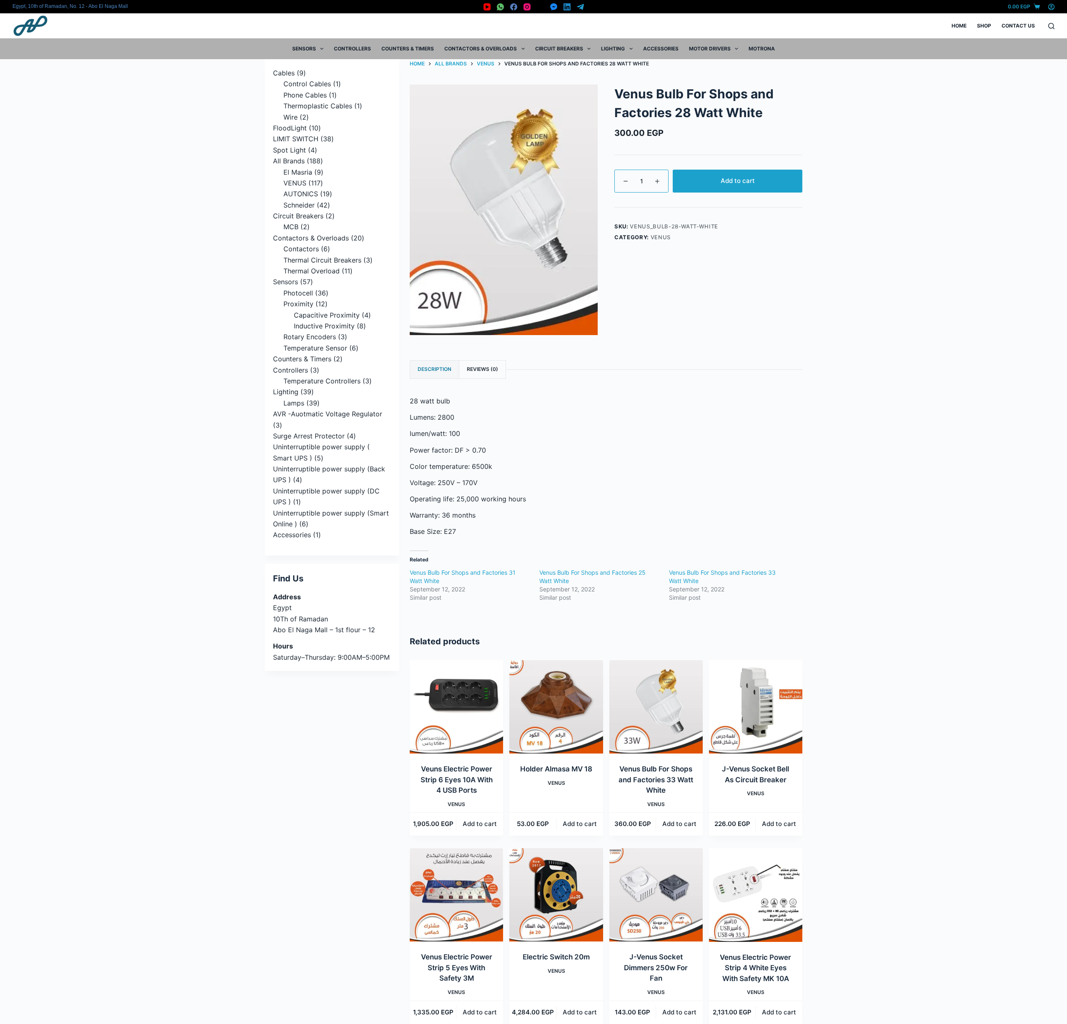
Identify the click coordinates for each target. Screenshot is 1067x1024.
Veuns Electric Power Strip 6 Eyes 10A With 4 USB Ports (457, 779)
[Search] (1051, 26)
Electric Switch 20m (556, 957)
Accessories (661, 48)
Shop (984, 26)
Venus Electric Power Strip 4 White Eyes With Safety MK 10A (755, 968)
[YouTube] (487, 6)
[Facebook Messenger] (553, 6)
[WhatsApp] (500, 6)
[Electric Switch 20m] (556, 894)
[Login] (1051, 7)
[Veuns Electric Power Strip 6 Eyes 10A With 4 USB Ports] (456, 707)
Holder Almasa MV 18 (556, 769)
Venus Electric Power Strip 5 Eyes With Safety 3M (456, 967)
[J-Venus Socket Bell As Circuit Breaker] (755, 707)
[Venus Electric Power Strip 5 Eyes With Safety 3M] (456, 894)
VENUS (661, 237)
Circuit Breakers (559, 48)
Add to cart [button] (480, 824)
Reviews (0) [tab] (482, 369)
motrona (762, 48)
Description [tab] (434, 369)
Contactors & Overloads (480, 48)
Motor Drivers (710, 48)
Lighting (613, 48)
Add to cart (738, 181)
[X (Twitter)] (540, 6)
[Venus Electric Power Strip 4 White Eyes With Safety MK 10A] (755, 894)
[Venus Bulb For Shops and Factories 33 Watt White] (656, 707)
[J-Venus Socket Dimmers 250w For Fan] (656, 894)
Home (959, 26)
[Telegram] (580, 6)
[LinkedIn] (567, 6)
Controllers (352, 48)
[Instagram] (527, 6)
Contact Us (1018, 26)
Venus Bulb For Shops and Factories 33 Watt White (656, 779)
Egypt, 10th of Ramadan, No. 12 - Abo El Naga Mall (70, 6)
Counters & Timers (407, 48)
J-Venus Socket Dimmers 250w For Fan (656, 967)
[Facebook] (513, 6)
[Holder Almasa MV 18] (556, 707)
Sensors (304, 48)
